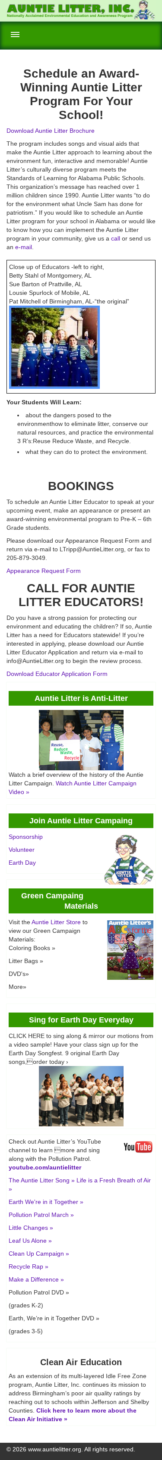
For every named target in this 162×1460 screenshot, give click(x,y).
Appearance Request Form (43, 570)
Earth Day (22, 862)
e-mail (23, 247)
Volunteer (22, 849)
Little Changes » (31, 1227)
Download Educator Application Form (57, 673)
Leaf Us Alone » (30, 1240)
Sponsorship (26, 836)
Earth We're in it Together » (46, 1201)
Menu (15, 34)
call (115, 238)
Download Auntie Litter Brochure (50, 130)
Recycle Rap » (28, 1266)
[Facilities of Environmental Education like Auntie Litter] (81, 17)
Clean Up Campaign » (39, 1253)
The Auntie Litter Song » (42, 1180)
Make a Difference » (36, 1279)
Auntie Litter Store (56, 922)
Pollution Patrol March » (41, 1214)
